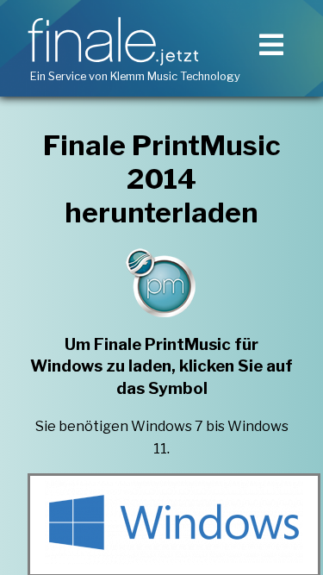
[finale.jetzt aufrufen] (116, 41)
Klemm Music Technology (175, 76)
